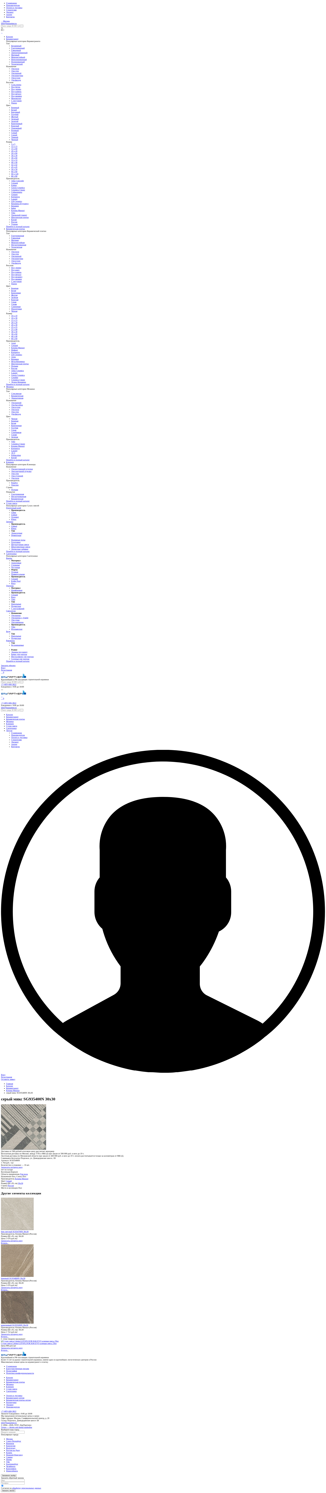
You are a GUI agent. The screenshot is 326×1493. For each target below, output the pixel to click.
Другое (9, 731)
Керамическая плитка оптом (18, 1400)
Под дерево (16, 89)
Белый (14, 110)
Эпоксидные (16, 533)
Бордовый (15, 112)
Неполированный (19, 59)
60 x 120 (14, 174)
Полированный (18, 62)
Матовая (15, 240)
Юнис (13, 519)
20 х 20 (14, 151)
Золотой (14, 121)
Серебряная (16, 432)
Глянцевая (15, 238)
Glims (13, 512)
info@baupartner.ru (9, 23)
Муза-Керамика (18, 361)
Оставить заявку (8, 1079)
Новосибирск (12, 1471)
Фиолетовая (16, 309)
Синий (14, 135)
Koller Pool (16, 581)
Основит (15, 517)
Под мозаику (16, 277)
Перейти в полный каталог (18, 226)
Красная (14, 300)
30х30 (20, 1183)
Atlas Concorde (17, 181)
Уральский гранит (19, 215)
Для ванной (16, 73)
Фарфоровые (16, 590)
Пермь (9, 1459)
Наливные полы (18, 540)
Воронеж (10, 1443)
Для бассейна (17, 405)
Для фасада (16, 80)
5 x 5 (13, 144)
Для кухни (15, 78)
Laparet (14, 199)
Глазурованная (17, 236)
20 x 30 (14, 325)
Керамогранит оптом (15, 1398)
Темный (14, 137)
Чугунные (15, 567)
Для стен (15, 71)
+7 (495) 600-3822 (8, 684)
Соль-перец (16, 85)
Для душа (15, 620)
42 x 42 (14, 165)
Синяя (14, 304)
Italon (13, 208)
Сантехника (11, 554)
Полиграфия (11, 1371)
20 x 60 (14, 153)
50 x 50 (14, 169)
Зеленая (14, 437)
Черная (14, 419)
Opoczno (15, 485)
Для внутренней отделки (22, 469)
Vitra (13, 213)
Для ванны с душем (19, 618)
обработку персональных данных (26, 1488)
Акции (9, 14)
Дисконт (9, 12)
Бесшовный (16, 46)
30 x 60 (14, 158)
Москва (9, 1439)
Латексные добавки (19, 549)
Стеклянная (16, 393)
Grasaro (14, 194)
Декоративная (17, 398)
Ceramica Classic (18, 190)
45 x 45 (14, 167)
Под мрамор (16, 96)
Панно (14, 103)
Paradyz (14, 483)
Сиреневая (16, 307)
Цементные (16, 535)
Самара (9, 1457)
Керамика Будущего (20, 204)
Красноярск (11, 1469)
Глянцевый (16, 50)
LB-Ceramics (16, 201)
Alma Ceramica (17, 371)
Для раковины (17, 622)
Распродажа (11, 1402)
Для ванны (16, 615)
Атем (13, 357)
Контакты (10, 17)
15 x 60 (14, 149)
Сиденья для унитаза (20, 659)
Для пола (15, 69)
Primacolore (16, 455)
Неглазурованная (18, 245)
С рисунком (16, 101)
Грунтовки (16, 542)
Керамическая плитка (15, 229)
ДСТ (13, 453)
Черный (14, 140)
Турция (14, 224)
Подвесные (16, 606)
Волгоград (10, 1448)
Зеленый (15, 119)
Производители (13, 5)
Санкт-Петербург (13, 1441)
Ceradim (14, 377)
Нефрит (14, 350)
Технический (17, 64)
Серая (13, 302)
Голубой (14, 114)
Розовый (15, 130)
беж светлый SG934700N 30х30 (15, 1232)
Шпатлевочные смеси (20, 547)
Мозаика (10, 387)
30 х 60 (14, 334)
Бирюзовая (16, 293)
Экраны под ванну (19, 652)
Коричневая (16, 426)
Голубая (14, 428)
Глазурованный (18, 48)
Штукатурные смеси (20, 544)
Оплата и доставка (14, 8)
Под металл (16, 94)
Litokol (14, 515)
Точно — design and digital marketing (16, 1427)
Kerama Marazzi (18, 210)
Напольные (16, 604)
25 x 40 (14, 329)
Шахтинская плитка (20, 217)
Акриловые (16, 563)
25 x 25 (14, 327)
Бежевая (14, 288)
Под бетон (15, 87)
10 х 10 (14, 316)
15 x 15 (14, 146)
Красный (15, 126)
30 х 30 (14, 156)
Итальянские (16, 629)
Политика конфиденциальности (20, 1373)
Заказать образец (8, 665)
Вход (3, 668)
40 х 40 (14, 162)
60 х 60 (14, 172)
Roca (13, 583)
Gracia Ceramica (18, 188)
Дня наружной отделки (21, 471)
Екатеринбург (12, 1464)
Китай (14, 220)
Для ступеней (17, 476)
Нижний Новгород (14, 1455)
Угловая (14, 572)
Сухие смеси (11, 503)
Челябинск (10, 1466)
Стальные (15, 565)
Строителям (11, 10)
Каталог (9, 37)
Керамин (15, 206)
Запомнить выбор (9, 1475)
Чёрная (14, 311)
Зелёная (14, 297)
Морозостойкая (18, 242)
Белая (13, 291)
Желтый (14, 117)
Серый (14, 133)
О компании (11, 3)
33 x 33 (14, 160)
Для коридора (17, 75)
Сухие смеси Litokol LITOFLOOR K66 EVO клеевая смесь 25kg (29, 1343)
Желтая (14, 295)
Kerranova (15, 197)
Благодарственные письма (17, 1369)
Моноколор (16, 98)
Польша (14, 366)
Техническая (16, 247)
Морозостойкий (18, 57)
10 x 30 (14, 318)
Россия (14, 222)
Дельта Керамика (18, 382)
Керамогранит (12, 39)
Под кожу (15, 270)
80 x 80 (14, 176)
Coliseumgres (16, 192)
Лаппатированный (19, 53)
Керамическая (17, 396)
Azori (13, 343)
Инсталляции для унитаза (22, 657)
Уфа (8, 1462)
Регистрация (6, 670)
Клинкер (10, 462)
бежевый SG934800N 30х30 (13, 1278)
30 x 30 (14, 332)
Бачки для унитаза (19, 654)
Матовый (15, 55)
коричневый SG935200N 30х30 (14, 1325)
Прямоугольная (18, 574)
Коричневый (16, 124)
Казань (9, 1453)
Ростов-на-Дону (13, 1450)
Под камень (16, 91)
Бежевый (15, 108)
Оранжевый (16, 128)
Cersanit (14, 183)
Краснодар (10, 1446)
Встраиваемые (17, 645)
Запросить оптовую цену (12, 1167)
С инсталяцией (17, 609)
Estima (14, 185)
